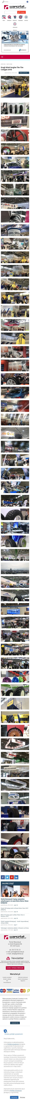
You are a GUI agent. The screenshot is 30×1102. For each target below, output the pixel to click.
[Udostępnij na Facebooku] (3, 877)
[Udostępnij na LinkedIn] (16, 877)
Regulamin (23, 980)
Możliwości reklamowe (23, 977)
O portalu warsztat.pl (7, 977)
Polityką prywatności (16, 1090)
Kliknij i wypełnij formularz (15, 968)
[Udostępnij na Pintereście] (12, 877)
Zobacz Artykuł (23, 72)
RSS (7, 980)
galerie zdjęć (9, 64)
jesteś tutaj (3, 64)
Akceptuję (14, 1097)
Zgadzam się (16, 1023)
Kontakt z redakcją (7, 979)
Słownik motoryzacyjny (23, 979)
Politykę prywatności (13, 1044)
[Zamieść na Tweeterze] (7, 877)
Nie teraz (22, 1097)
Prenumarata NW (7, 982)
